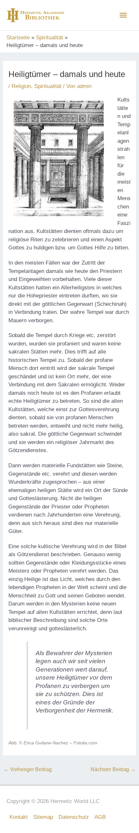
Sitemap (43, 817)
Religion (21, 86)
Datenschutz (74, 817)
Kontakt (18, 817)
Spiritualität (47, 86)
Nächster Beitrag (113, 769)
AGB (100, 817)
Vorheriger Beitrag (28, 769)
